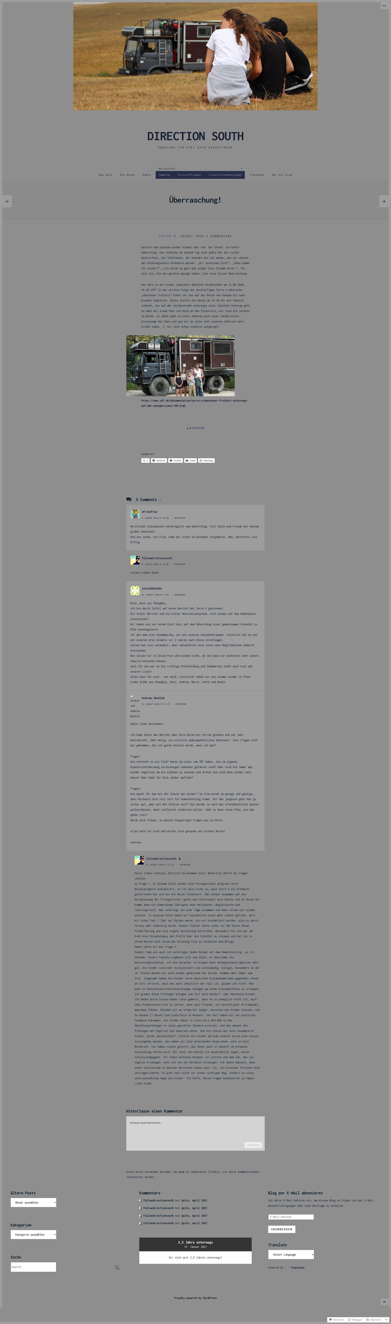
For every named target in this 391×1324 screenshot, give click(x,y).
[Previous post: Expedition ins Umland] (7, 201)
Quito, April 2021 (194, 1200)
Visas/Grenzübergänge (225, 174)
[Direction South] (195, 56)
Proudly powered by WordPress (195, 1298)
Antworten (179, 518)
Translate (257, 174)
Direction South (195, 136)
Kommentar (253, 1145)
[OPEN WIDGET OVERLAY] (384, 5)
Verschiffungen (189, 174)
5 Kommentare (219, 236)
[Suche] (67, 1267)
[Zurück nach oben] (384, 1301)
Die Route (127, 174)
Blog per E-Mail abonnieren (295, 1193)
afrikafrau (149, 511)
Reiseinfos (167, 168)
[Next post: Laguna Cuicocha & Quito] (384, 201)
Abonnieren (282, 1229)
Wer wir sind (282, 174)
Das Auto (105, 174)
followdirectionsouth (157, 558)
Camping (164, 174)
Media (147, 174)
